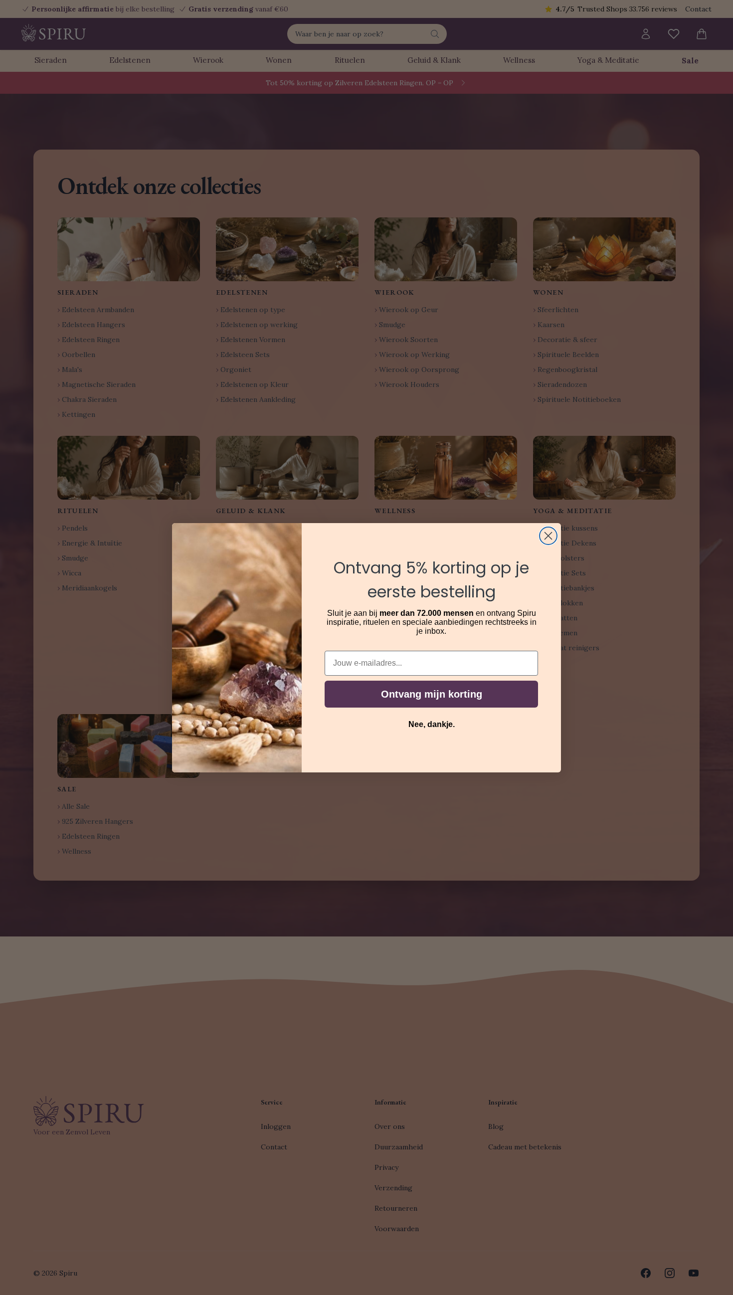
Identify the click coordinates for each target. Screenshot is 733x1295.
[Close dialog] (548, 536)
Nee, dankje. (431, 724)
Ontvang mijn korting (431, 694)
